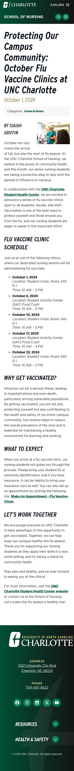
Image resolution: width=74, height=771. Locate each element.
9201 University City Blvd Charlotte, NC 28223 (37, 668)
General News (34, 111)
